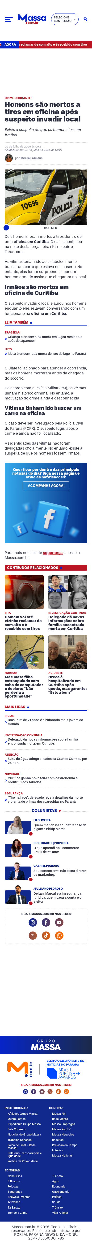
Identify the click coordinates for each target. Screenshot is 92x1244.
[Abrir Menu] (9, 19)
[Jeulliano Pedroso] (18, 895)
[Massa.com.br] (31, 19)
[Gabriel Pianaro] (18, 871)
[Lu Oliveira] (18, 825)
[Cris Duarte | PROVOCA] (18, 848)
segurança (53, 552)
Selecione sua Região (62, 19)
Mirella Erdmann (31, 158)
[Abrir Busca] (85, 19)
